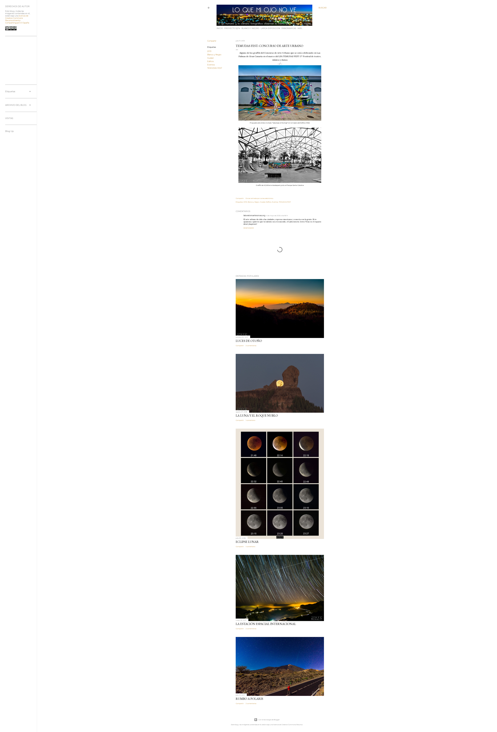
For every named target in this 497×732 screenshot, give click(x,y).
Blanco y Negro (214, 54)
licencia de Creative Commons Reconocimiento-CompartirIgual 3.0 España (17, 19)
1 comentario (250, 420)
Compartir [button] (211, 41)
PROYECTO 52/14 (232, 28)
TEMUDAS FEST (214, 68)
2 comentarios (251, 629)
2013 (209, 51)
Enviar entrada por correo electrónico (259, 198)
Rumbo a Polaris (249, 699)
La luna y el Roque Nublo (257, 415)
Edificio (210, 61)
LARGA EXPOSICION (270, 28)
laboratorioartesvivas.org (254, 215)
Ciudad (210, 58)
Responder (248, 228)
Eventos (211, 65)
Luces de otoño (249, 341)
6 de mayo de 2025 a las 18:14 (277, 216)
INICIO (220, 28)
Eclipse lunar (247, 542)
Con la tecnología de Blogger (269, 720)
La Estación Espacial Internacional (266, 624)
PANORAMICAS (289, 28)
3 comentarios (251, 346)
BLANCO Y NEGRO (250, 28)
